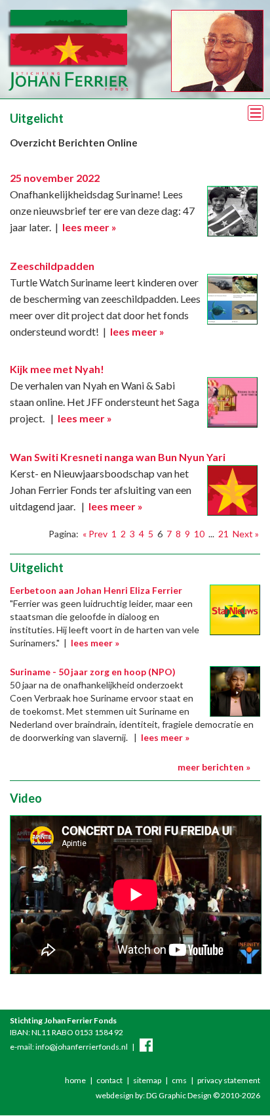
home (75, 1080)
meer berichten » (214, 766)
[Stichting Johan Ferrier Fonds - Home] (67, 88)
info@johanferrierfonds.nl (81, 1047)
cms (179, 1080)
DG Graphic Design (179, 1095)
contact (109, 1080)
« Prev (95, 533)
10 (199, 533)
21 (223, 533)
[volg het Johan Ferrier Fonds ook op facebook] (146, 1047)
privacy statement (228, 1080)
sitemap (147, 1080)
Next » (246, 533)
